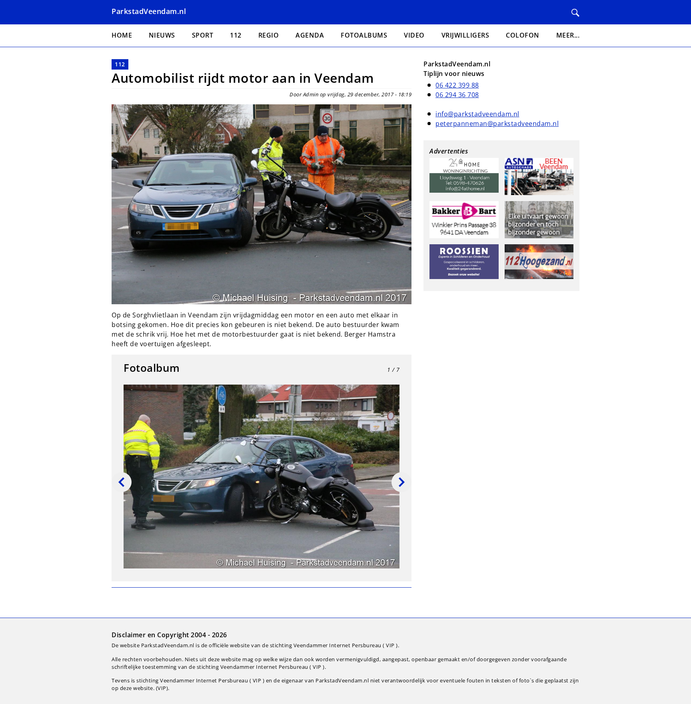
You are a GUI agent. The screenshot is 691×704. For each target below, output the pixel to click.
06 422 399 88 (457, 85)
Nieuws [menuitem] (162, 35)
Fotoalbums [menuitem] (364, 35)
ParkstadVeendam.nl (149, 11)
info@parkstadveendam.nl (477, 114)
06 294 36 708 (457, 94)
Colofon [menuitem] (522, 35)
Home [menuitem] (122, 35)
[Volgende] (401, 482)
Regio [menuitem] (268, 35)
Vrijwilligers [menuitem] (465, 35)
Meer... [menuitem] (568, 35)
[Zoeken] (575, 13)
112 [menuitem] (236, 35)
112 (120, 64)
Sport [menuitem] (203, 35)
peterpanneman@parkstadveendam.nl (497, 123)
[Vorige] (122, 482)
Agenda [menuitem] (310, 35)
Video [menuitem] (414, 35)
